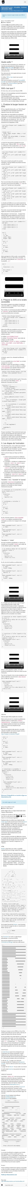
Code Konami (6, 1052)
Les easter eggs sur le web (9, 802)
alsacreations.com (14, 1084)
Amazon (15, 924)
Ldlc (7, 1060)
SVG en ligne (10, 77)
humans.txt (22, 1086)
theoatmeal (6, 936)
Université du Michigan (7, 942)
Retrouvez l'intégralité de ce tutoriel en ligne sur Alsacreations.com (14, 796)
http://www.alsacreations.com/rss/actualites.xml (12, 1181)
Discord (11, 1066)
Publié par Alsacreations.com (9, 1174)
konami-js (10, 1069)
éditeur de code (9, 67)
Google (7, 1095)
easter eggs (4, 821)
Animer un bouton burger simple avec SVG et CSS (13, 15)
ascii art (25, 821)
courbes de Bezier (12, 83)
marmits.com (9, 1185)
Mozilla (3, 848)
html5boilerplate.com (11, 1097)
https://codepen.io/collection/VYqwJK (10, 734)
